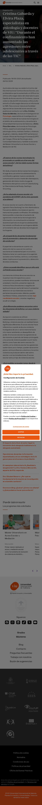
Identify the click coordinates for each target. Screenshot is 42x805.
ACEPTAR (21, 432)
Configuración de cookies (21, 426)
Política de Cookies (28, 416)
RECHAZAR (21, 437)
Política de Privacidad (17, 418)
